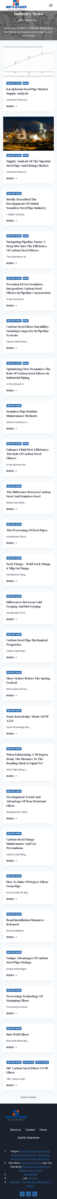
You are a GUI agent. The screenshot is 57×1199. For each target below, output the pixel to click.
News (25, 83)
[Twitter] (28, 1194)
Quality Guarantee (28, 1137)
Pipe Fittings (42, 1062)
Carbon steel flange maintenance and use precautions (21, 843)
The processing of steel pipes (26, 530)
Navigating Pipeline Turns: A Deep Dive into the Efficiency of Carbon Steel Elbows (26, 246)
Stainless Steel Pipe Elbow (36, 1166)
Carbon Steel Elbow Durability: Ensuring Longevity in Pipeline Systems (27, 331)
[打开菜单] (51, 5)
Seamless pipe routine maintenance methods (22, 413)
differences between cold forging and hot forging (24, 604)
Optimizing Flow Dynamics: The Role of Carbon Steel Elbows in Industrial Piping (28, 373)
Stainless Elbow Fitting (30, 1170)
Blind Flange (25, 1155)
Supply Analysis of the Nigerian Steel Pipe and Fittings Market (28, 163)
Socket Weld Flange (39, 1159)
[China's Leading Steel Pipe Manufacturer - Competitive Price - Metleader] (16, 5)
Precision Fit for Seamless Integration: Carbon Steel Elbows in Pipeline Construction (28, 288)
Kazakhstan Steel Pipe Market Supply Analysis (27, 91)
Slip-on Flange (27, 1151)
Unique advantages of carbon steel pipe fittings (27, 960)
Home (43, 1129)
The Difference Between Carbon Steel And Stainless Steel (28, 494)
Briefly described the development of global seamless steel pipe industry (26, 203)
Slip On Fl (33, 1178)
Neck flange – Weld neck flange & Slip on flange (28, 566)
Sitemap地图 (30, 1174)
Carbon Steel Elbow (31, 1162)
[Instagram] (34, 1194)
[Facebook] (22, 1194)
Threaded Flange (19, 1159)
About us (15, 1129)
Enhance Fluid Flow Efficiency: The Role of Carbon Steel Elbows (27, 453)
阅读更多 (11, 106)
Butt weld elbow (17, 1034)
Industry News (14, 83)
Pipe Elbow (28, 1062)
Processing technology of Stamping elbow (24, 998)
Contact (30, 1129)
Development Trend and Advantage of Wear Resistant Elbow (26, 801)
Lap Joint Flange (40, 1155)
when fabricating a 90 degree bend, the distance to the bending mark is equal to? (27, 758)
